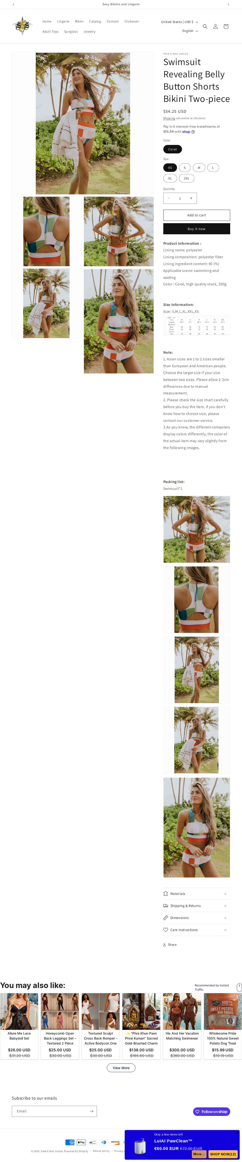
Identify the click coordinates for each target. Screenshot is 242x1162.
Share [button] (172, 944)
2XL (187, 178)
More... (199, 1154)
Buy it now (197, 228)
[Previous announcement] (13, 4)
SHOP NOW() (223, 1154)
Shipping (169, 118)
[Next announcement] (228, 4)
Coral (172, 149)
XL (170, 178)
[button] (205, 26)
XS (170, 167)
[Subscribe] (91, 1111)
